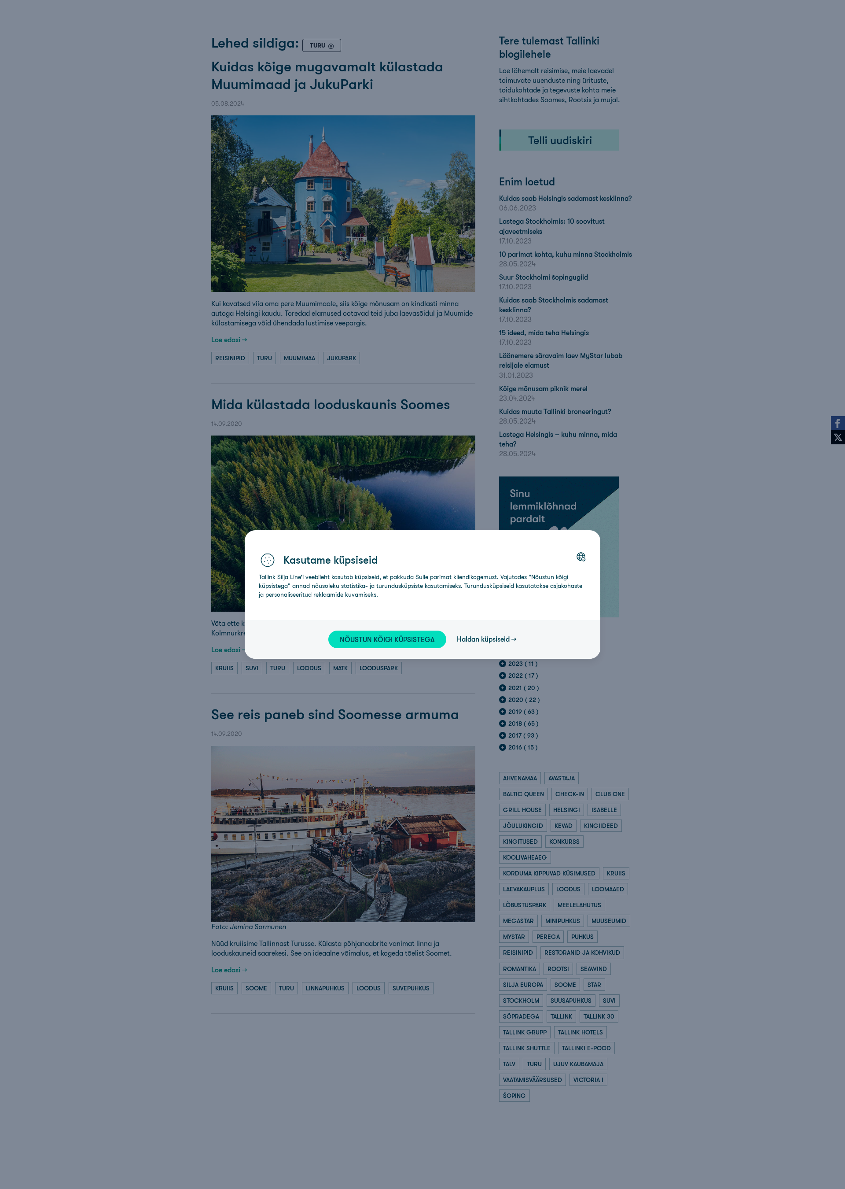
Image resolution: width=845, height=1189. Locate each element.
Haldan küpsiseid (483, 639)
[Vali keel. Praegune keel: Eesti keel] (581, 556)
